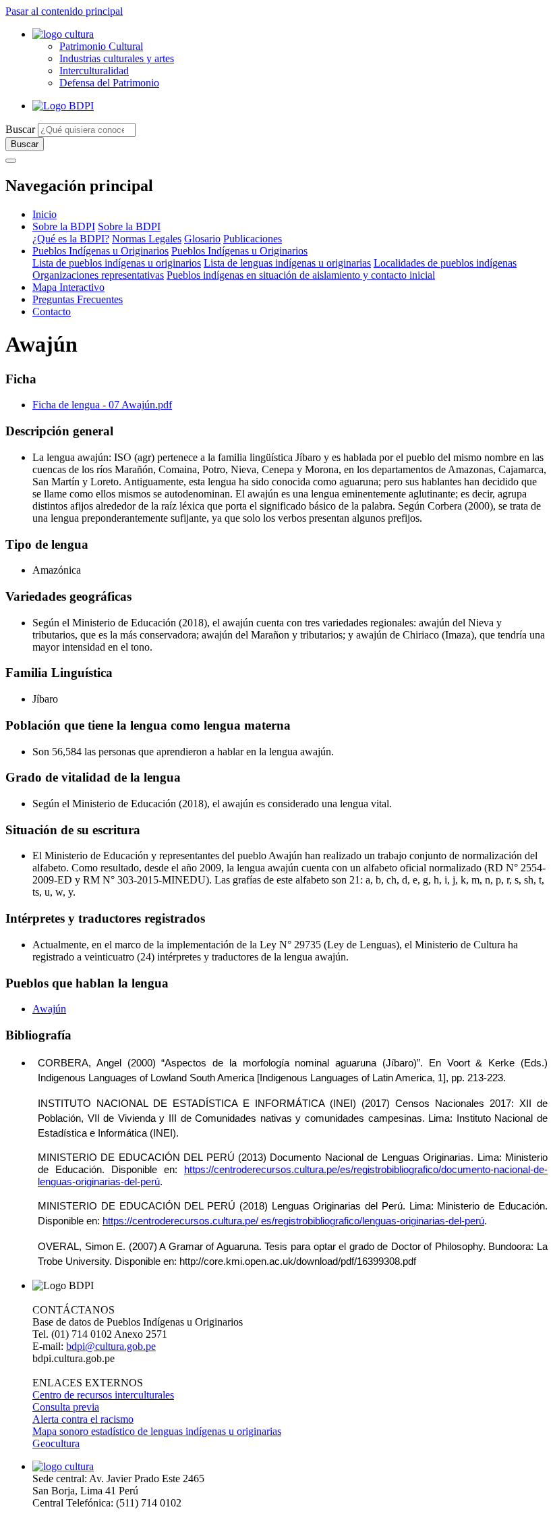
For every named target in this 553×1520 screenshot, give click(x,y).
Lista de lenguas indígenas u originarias (287, 263)
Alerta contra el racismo (83, 1419)
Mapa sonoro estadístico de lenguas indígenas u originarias (156, 1431)
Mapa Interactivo (68, 287)
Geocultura (56, 1443)
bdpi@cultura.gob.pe (111, 1346)
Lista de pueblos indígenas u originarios (116, 263)
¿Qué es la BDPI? (70, 238)
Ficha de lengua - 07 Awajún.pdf (102, 404)
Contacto (51, 311)
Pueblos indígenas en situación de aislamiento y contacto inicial (301, 275)
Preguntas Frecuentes (77, 299)
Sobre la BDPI (63, 226)
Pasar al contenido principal (64, 11)
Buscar (20, 129)
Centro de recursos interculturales (103, 1395)
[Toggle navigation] (10, 161)
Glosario (202, 238)
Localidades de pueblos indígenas (445, 263)
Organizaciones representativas (98, 275)
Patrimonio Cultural (101, 46)
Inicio (44, 214)
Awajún (49, 1008)
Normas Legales (146, 238)
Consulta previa (65, 1407)
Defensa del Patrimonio (109, 82)
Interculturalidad (94, 70)
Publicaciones (252, 238)
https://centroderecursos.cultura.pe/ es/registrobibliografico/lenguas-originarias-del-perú (293, 1221)
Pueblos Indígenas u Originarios (100, 250)
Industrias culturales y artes (116, 58)
